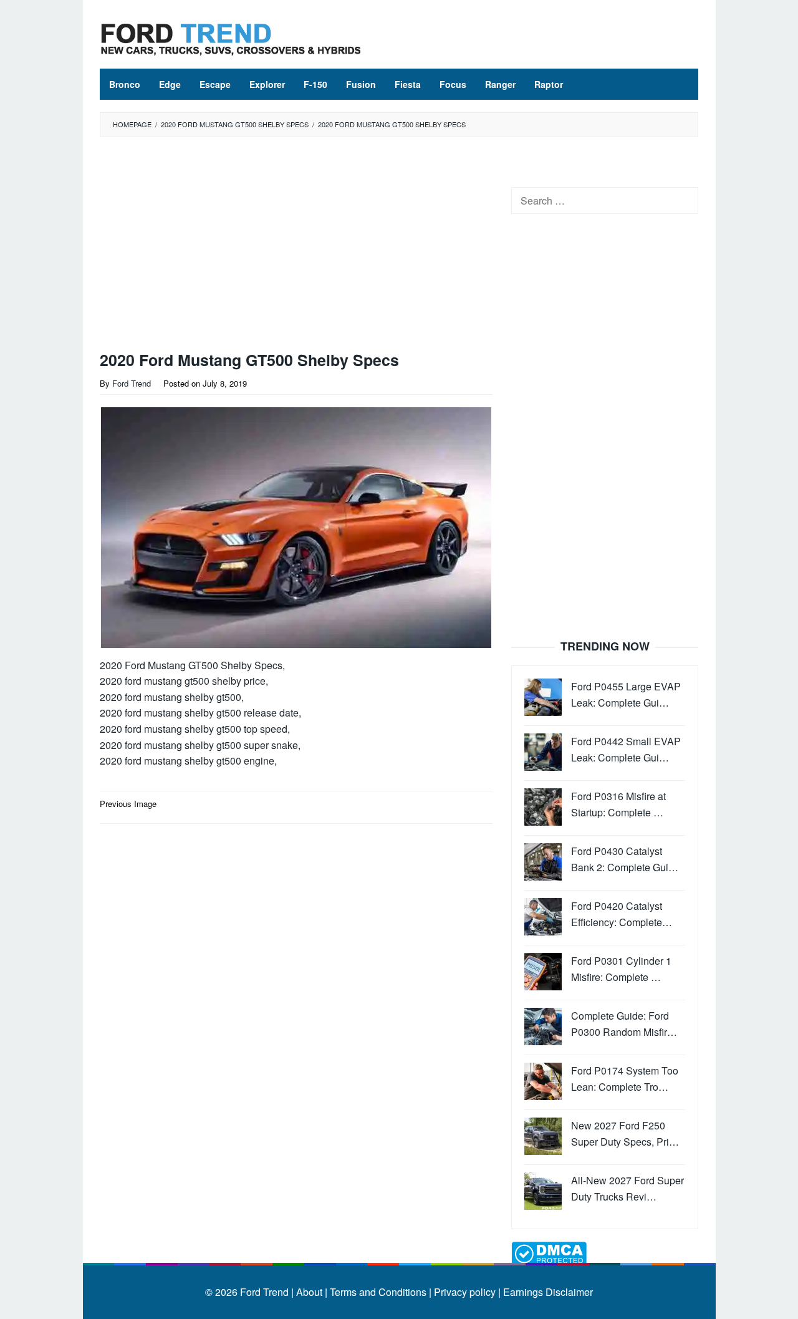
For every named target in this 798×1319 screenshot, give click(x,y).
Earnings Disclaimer (547, 1292)
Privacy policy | (466, 1292)
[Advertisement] (296, 247)
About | (311, 1292)
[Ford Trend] (231, 38)
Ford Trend (264, 1292)
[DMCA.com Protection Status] (549, 1252)
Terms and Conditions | (379, 1292)
